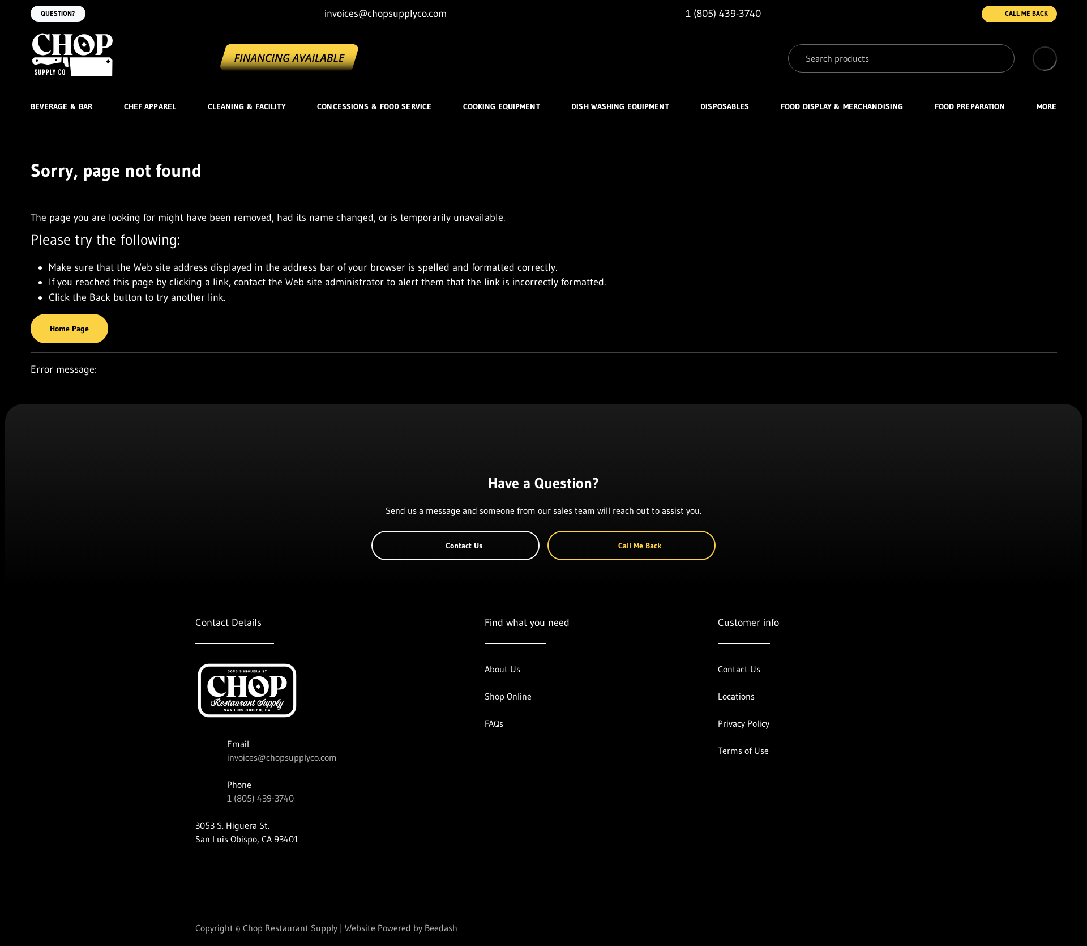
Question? (58, 13)
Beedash (441, 928)
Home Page (69, 328)
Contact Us (464, 545)
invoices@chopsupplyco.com (282, 757)
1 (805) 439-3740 (260, 798)
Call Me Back (1026, 13)
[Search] (998, 58)
